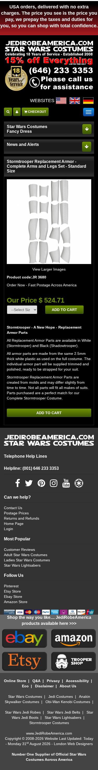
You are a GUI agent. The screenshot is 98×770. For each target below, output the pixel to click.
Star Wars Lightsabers (22, 565)
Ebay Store (13, 596)
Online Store (15, 681)
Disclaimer (44, 686)
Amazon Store (15, 602)
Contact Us (13, 508)
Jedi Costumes (60, 696)
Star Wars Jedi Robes (23, 712)
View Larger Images (49, 269)
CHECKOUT (36, 112)
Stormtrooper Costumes (49, 723)
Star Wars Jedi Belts (63, 712)
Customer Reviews (19, 549)
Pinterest (11, 586)
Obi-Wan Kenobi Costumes (67, 702)
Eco (25, 686)
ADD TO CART (64, 310)
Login (8, 529)
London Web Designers (73, 744)
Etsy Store (12, 591)
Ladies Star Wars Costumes (27, 560)
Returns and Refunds (21, 518)
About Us (68, 686)
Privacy (53, 681)
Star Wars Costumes (25, 696)
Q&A (36, 681)
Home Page (14, 523)
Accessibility (77, 681)
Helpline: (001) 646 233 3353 (31, 468)
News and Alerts (23, 144)
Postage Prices (16, 513)
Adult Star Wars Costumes (25, 555)
